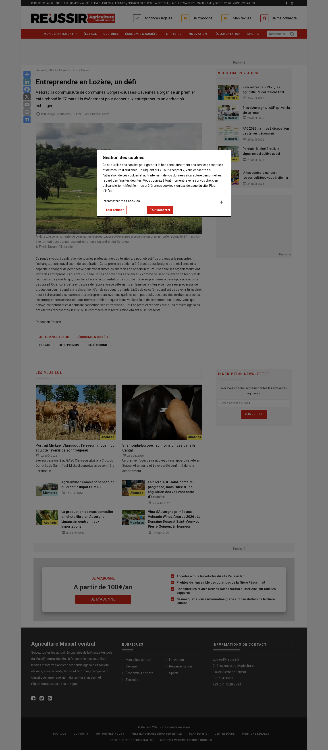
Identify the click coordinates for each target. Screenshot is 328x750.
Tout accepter (160, 210)
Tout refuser (114, 210)
